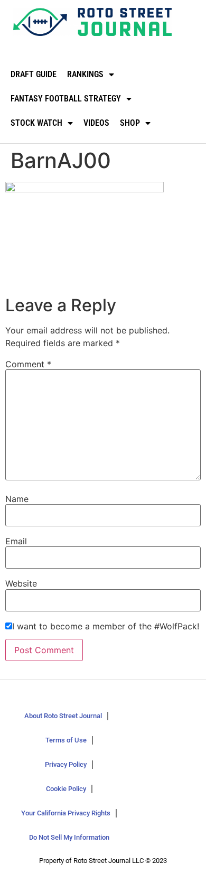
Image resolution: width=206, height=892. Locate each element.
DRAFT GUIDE (34, 74)
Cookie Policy (66, 789)
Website (21, 583)
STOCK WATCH (36, 123)
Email (16, 541)
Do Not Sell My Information (69, 837)
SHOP (130, 123)
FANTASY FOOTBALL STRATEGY (66, 99)
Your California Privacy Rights (65, 813)
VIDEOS (96, 123)
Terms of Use (66, 740)
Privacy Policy (66, 764)
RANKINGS (85, 74)
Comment (28, 364)
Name (17, 499)
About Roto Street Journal (63, 716)
